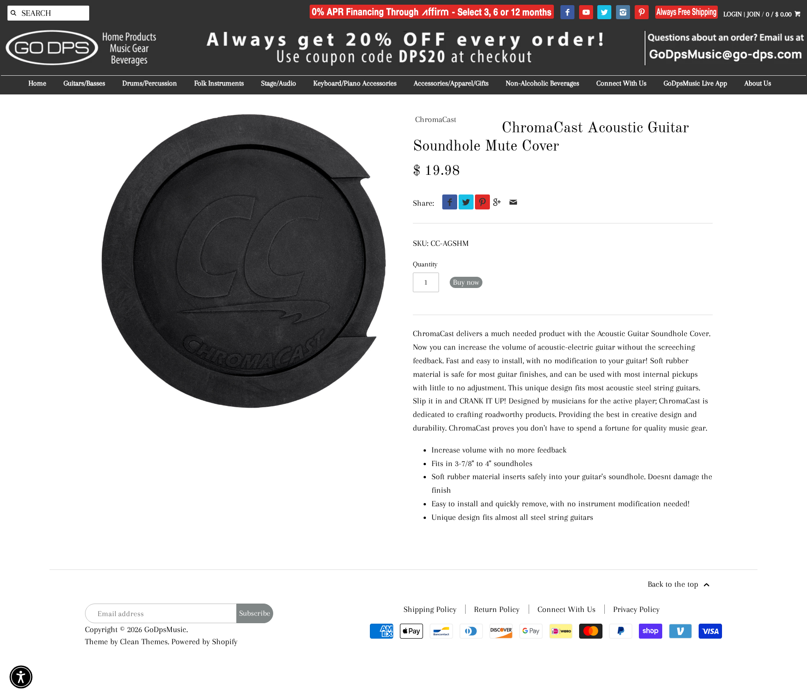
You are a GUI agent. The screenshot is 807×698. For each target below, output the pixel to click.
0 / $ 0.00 (779, 14)
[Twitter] (604, 13)
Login (732, 14)
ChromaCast (435, 119)
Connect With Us (621, 83)
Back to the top (674, 584)
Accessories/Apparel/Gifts (451, 83)
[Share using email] (513, 203)
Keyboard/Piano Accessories (354, 83)
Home (37, 83)
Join (753, 14)
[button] (21, 677)
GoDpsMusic (165, 629)
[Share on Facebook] (447, 203)
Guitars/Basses (84, 83)
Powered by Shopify (204, 641)
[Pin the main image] (480, 203)
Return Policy (496, 609)
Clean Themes (144, 641)
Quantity (425, 264)
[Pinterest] (641, 13)
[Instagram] (623, 13)
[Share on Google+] (497, 203)
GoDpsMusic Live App (695, 83)
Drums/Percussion (149, 83)
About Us (757, 83)
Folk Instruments (219, 83)
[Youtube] (586, 13)
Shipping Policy (430, 609)
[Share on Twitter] (464, 203)
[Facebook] (567, 13)
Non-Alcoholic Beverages (542, 83)
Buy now (466, 282)
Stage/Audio (278, 83)
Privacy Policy (636, 609)
